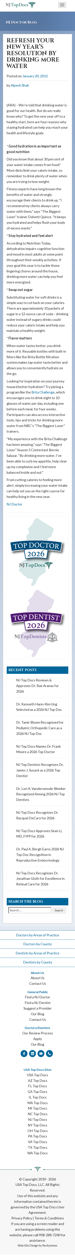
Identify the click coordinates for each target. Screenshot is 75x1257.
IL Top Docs (38, 1097)
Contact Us (37, 983)
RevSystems (49, 1245)
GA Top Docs (37, 1091)
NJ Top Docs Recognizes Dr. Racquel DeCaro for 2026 (37, 815)
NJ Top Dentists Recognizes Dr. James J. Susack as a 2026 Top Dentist (40, 770)
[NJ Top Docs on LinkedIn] (32, 1053)
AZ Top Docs (37, 1080)
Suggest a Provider (37, 1008)
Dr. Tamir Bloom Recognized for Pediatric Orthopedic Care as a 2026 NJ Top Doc (40, 728)
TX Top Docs (37, 1147)
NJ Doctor (14, 504)
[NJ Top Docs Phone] (49, 1053)
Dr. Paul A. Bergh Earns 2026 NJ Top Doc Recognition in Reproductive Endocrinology (40, 854)
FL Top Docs (37, 1086)
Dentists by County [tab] (37, 962)
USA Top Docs (37, 1075)
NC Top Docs (38, 1114)
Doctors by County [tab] (37, 944)
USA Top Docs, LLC (30, 1184)
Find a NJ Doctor (37, 997)
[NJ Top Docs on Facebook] (24, 1053)
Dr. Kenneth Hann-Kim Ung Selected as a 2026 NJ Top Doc (39, 707)
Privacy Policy (21, 1218)
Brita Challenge (43, 392)
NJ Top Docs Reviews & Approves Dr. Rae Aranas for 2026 (37, 685)
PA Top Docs (37, 1136)
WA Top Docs (37, 1153)
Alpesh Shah (20, 85)
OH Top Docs (38, 1131)
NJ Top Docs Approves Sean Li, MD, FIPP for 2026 (39, 834)
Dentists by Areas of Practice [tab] (37, 953)
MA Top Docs (37, 1103)
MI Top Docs (37, 1108)
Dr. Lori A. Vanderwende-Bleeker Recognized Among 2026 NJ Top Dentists (41, 794)
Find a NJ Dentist (38, 1002)
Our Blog (37, 1014)
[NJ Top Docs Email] (41, 1053)
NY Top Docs (37, 1125)
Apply (37, 1039)
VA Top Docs (37, 1142)
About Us (37, 978)
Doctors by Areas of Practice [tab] (37, 935)
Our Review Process (37, 1033)
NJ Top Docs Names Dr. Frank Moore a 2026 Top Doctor (38, 749)
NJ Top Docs (37, 1119)
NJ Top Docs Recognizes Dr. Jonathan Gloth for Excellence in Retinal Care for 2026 (40, 878)
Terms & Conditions (49, 1218)
